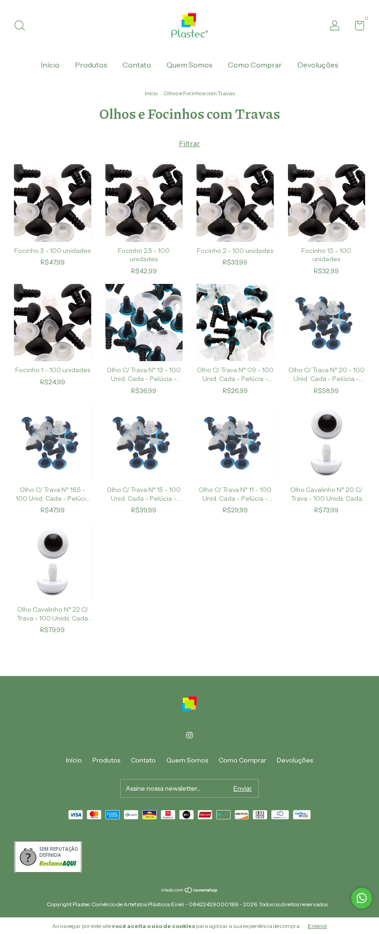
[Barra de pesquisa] (23, 27)
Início (50, 64)
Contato (136, 64)
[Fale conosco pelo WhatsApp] (361, 898)
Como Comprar (255, 64)
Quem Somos (189, 64)
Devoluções (317, 64)
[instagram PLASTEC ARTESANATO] (189, 735)
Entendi (317, 925)
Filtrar (189, 143)
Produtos (91, 64)
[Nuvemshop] (190, 890)
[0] (356, 27)
